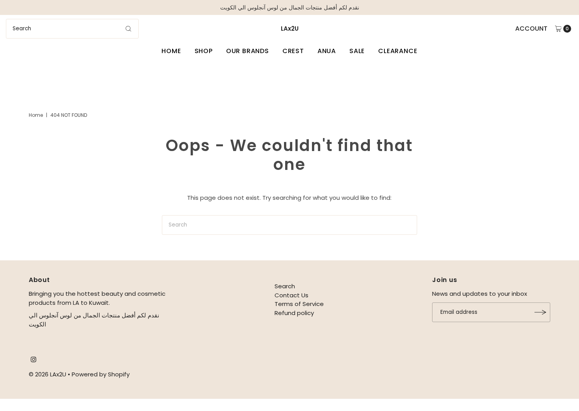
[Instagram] (33, 360)
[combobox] (72, 29)
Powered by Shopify (101, 374)
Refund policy (294, 313)
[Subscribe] (540, 312)
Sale (357, 50)
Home (171, 50)
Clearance (397, 50)
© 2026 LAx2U (47, 374)
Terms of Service (299, 304)
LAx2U (290, 28)
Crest (293, 50)
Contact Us (291, 295)
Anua (326, 50)
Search (285, 286)
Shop (204, 50)
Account (531, 28)
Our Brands (247, 50)
